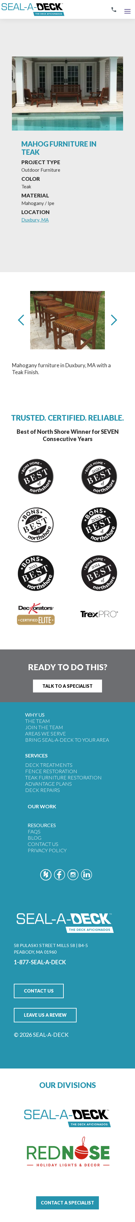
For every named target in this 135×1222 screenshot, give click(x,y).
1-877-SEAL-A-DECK (40, 962)
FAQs (34, 831)
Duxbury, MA (35, 220)
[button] (127, 9)
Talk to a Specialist (67, 686)
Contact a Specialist (67, 1202)
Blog (34, 838)
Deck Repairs (42, 790)
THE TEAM (37, 721)
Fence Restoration (51, 771)
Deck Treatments (49, 765)
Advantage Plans (48, 784)
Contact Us (43, 844)
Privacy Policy (47, 850)
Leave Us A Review (45, 1015)
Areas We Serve (45, 733)
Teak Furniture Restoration (63, 777)
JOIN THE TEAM (44, 727)
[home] (32, 9)
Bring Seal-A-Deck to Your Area (67, 740)
